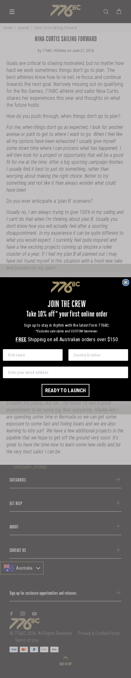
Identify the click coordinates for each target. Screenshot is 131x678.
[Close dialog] (125, 282)
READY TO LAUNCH (65, 390)
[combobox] (96, 354)
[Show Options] (122, 354)
